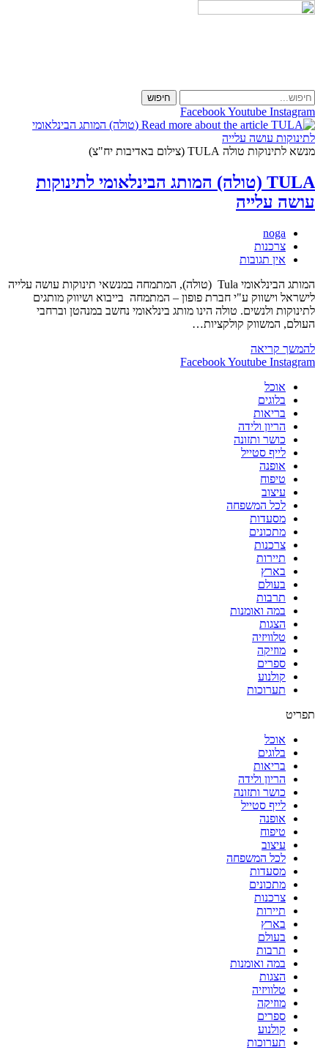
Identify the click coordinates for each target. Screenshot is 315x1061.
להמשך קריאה (283, 348)
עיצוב (274, 492)
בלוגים (272, 400)
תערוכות (266, 689)
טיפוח (273, 479)
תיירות (271, 558)
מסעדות (268, 518)
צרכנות (270, 246)
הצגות (272, 624)
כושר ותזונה (260, 439)
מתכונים (267, 531)
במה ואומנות (258, 610)
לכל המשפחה (256, 505)
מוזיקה (271, 650)
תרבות (271, 597)
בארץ (273, 571)
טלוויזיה (269, 637)
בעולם (272, 584)
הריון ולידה (262, 426)
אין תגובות (263, 259)
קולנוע (272, 676)
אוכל (275, 386)
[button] (157, 714)
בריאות (269, 413)
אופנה (272, 466)
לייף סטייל (263, 452)
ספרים (271, 663)
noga (274, 233)
